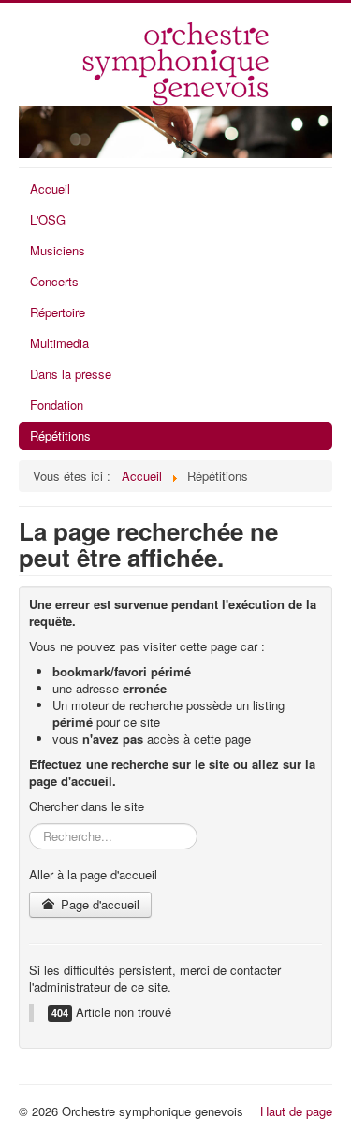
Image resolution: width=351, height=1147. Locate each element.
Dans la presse (70, 374)
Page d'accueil (98, 904)
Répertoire (57, 312)
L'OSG (48, 219)
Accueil (50, 188)
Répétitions (60, 435)
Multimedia (59, 343)
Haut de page (296, 1111)
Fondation (56, 405)
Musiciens (57, 250)
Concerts (54, 281)
